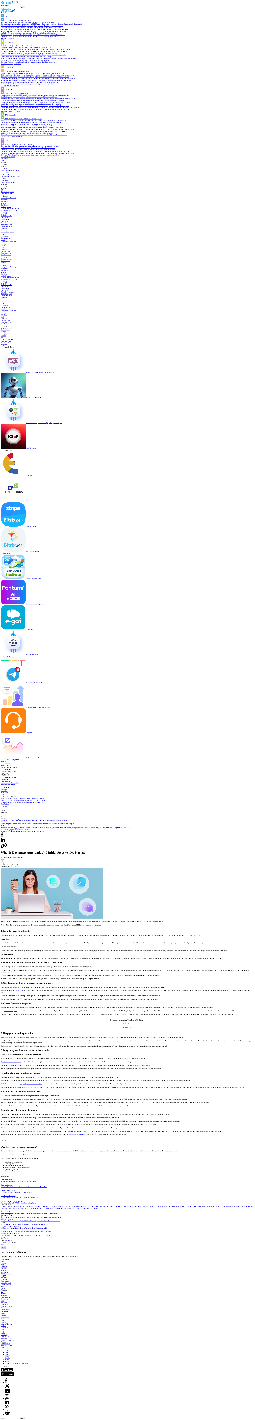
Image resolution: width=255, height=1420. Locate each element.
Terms (7, 1352)
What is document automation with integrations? (205, 1206)
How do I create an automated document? (86, 1208)
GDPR (7, 1356)
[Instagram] (7, 1398)
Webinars (4, 1279)
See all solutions (6, 343)
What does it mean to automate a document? (59, 1208)
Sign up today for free (76, 1134)
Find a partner (5, 1344)
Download (4, 1308)
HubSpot (3, 1322)
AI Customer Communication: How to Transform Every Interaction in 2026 (24, 1228)
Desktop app (5, 1336)
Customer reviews (6, 1297)
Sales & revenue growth (8, 1219)
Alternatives (4, 1299)
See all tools (4, 158)
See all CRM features (7, 38)
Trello (2, 1320)
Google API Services (7, 1340)
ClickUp (3, 1315)
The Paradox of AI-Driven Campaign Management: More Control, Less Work (25, 1235)
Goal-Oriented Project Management (12, 857)
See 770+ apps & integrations (10, 760)
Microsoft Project (6, 1324)
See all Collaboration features (10, 86)
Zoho (2, 1319)
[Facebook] (6, 1382)
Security (7, 1358)
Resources (4, 1302)
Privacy (7, 1354)
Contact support (6, 1283)
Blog (2, 1292)
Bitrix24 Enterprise (7, 1274)
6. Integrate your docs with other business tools (175, 1206)
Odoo (2, 1329)
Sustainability (5, 1272)
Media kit (4, 1267)
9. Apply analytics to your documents (29, 1208)
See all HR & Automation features (11, 137)
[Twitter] (7, 1388)
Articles (3, 831)
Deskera (3, 1326)
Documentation (5, 1310)
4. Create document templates (130, 1206)
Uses (2, 1301)
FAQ (43, 1208)
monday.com (5, 1317)
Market (3, 1333)
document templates (10, 1011)
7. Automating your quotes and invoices (233, 1206)
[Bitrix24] (9, 3)
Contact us (4, 1268)
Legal (6, 1351)
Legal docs (22, 1206)
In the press (4, 1270)
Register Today (127, 1027)
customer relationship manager (11, 1062)
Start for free (5, 5)
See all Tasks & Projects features (11, 64)
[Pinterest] (7, 1409)
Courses (3, 1288)
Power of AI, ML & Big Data (10, 1226)
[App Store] (7, 1371)
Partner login (5, 1347)
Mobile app (4, 1335)
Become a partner (6, 1345)
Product (3, 1263)
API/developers (6, 1338)
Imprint (7, 1360)
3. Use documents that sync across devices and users (104, 1206)
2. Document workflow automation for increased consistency (68, 1206)
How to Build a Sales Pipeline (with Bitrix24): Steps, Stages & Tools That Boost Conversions (30, 1221)
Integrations (4, 345)
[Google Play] (7, 1375)
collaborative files (17, 990)
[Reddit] (7, 1414)
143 (9, 1240)
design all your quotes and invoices (31, 1084)
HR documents (44, 1206)
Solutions (4, 1295)
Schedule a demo (6, 1284)
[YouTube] (7, 1393)
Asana (3, 1313)
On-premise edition (7, 1306)
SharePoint (4, 1327)
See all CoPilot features (8, 157)
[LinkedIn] (7, 1404)
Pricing (3, 160)
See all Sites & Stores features (10, 111)
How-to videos (5, 1281)
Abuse (7, 1361)
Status (3, 1286)
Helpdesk (4, 1277)
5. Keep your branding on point (150, 1206)
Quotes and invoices (32, 1206)
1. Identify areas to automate (10, 1206)
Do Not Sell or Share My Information (16, 1363)
